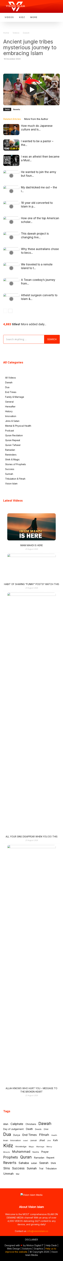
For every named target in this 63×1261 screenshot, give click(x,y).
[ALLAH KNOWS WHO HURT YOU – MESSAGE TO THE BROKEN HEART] (31, 965)
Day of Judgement (13, 1129)
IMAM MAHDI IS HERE (31, 545)
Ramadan (10, 449)
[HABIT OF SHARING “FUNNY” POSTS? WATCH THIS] (31, 567)
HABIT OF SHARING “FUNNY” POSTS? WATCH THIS (31, 584)
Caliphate (16, 1124)
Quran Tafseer (13, 445)
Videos (16, 33)
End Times (10, 392)
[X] (31, 66)
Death (29, 1129)
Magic (31, 1147)
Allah (5, 1124)
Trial (41, 1168)
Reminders (10, 454)
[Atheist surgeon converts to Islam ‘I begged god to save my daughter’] (11, 299)
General (9, 401)
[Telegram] (39, 66)
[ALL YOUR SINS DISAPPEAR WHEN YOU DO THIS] (31, 713)
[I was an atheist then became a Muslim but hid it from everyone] (11, 160)
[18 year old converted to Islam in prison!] (11, 206)
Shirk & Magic (12, 459)
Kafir (55, 1140)
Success (9, 469)
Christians (31, 1124)
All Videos (10, 377)
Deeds (38, 1129)
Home (6, 33)
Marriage (40, 1146)
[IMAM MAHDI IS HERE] (31, 527)
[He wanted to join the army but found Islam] (11, 175)
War (18, 1174)
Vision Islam (11, 483)
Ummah (8, 1173)
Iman (5, 1140)
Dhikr (46, 1129)
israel (25, 1140)
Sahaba (24, 1163)
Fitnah (44, 1134)
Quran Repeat (12, 440)
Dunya (16, 1135)
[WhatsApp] (16, 66)
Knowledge (21, 1146)
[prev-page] (5, 311)
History (9, 411)
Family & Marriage (14, 397)
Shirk (53, 1163)
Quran (26, 1157)
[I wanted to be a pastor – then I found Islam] (11, 145)
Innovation (10, 416)
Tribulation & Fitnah (15, 478)
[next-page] (10, 311)
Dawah (26, 33)
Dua (7, 387)
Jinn (49, 1140)
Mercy (49, 1146)
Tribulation (51, 1168)
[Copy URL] (54, 66)
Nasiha (35, 1152)
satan (34, 1163)
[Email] (46, 66)
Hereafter (10, 406)
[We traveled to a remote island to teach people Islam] (11, 268)
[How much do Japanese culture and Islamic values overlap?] (11, 129)
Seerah (43, 1163)
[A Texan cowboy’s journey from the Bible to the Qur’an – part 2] (11, 283)
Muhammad (21, 1151)
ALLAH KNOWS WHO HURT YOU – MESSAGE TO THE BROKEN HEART (31, 1090)
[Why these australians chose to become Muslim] (11, 252)
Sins (6, 1168)
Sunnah (9, 474)
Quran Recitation (14, 435)
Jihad (42, 1140)
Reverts (16, 109)
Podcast (9, 430)
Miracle (6, 1152)
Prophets (10, 1157)
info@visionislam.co (37, 1231)
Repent (50, 1157)
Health (54, 1135)
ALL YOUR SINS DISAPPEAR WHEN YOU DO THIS (32, 836)
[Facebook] (24, 66)
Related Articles (12, 119)
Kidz (8, 1145)
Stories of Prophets (15, 464)
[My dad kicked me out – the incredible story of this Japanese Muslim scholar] (11, 191)
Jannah (33, 1140)
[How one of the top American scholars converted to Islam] (11, 222)
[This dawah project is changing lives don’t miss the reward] (11, 237)
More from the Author (36, 119)
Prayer (45, 1151)
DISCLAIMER (31, 1239)
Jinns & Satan (12, 421)
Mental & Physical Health (18, 425)
